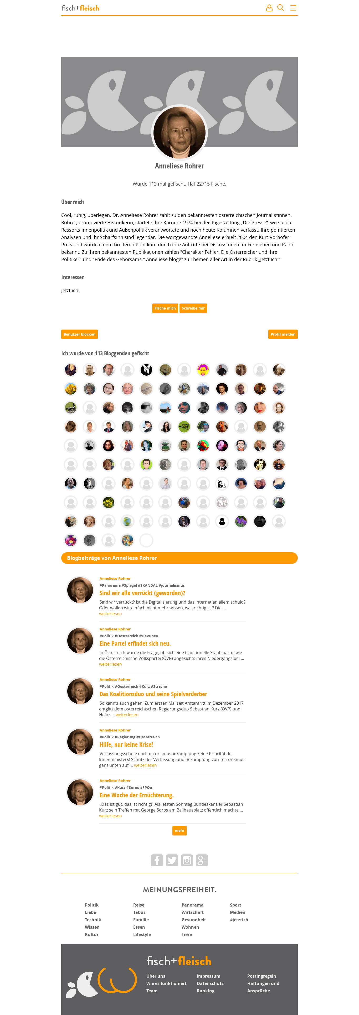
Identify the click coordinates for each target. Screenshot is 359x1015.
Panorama (193, 905)
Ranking (205, 991)
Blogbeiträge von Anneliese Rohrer (112, 557)
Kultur (92, 934)
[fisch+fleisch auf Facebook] (157, 860)
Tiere (187, 934)
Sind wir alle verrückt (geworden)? (142, 593)
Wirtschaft (193, 912)
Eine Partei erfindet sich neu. (135, 643)
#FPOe (146, 787)
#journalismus (172, 585)
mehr (179, 830)
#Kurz (145, 686)
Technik (93, 920)
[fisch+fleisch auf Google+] (202, 860)
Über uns (155, 976)
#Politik (107, 635)
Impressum (208, 976)
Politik (92, 905)
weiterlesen (110, 613)
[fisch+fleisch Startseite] (179, 8)
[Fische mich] (165, 308)
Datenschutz (210, 983)
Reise (138, 905)
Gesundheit (194, 920)
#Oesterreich (127, 635)
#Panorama (111, 585)
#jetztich (239, 920)
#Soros (133, 787)
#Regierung (125, 736)
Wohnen (190, 927)
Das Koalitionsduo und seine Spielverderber (153, 694)
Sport (235, 905)
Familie (141, 920)
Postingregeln (261, 976)
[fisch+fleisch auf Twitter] (172, 860)
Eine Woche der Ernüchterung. (137, 795)
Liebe (90, 912)
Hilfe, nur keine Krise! (126, 744)
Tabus (139, 912)
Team (152, 991)
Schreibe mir (193, 308)
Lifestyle (142, 934)
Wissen (92, 927)
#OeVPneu (148, 635)
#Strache (159, 686)
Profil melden (283, 334)
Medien (237, 912)
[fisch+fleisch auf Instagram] (187, 860)
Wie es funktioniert (166, 983)
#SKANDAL (148, 585)
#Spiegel (130, 585)
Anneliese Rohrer (115, 578)
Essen (139, 927)
